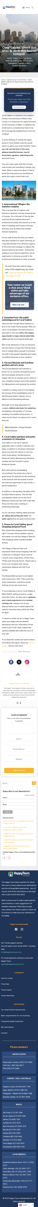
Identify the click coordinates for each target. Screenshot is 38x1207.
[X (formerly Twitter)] (19, 662)
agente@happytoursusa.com (12, 964)
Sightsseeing (11, 80)
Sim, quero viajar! (19, 107)
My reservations (7, 1027)
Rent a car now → (19, 305)
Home (3, 80)
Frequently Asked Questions (12, 1021)
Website (19, 759)
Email (5, 798)
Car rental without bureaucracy (13, 1010)
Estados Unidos (24, 63)
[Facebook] (11, 662)
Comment (19, 721)
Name (19, 739)
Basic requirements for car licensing (15, 1015)
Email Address (19, 749)
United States (21, 80)
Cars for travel (6, 978)
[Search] (34, 783)
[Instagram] (27, 662)
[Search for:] (19, 783)
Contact (4, 1033)
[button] (26, 7)
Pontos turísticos (19, 66)
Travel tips (5, 984)
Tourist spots (6, 990)
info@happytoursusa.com (11, 952)
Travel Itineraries (7, 996)
